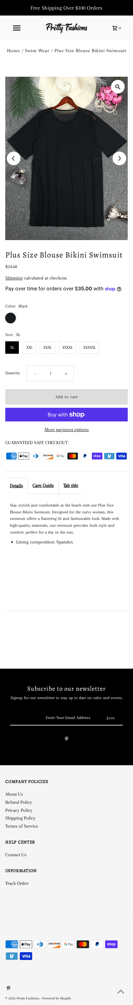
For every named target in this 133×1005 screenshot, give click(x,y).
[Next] (119, 158)
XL (12, 347)
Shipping (14, 278)
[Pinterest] (66, 740)
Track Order (16, 883)
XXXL (47, 347)
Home (13, 50)
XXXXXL (89, 347)
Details (16, 486)
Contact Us (15, 854)
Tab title (70, 485)
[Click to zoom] (118, 86)
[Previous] (13, 158)
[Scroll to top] (120, 992)
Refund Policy (18, 802)
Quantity (12, 373)
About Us (14, 794)
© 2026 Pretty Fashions (23, 998)
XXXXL (67, 347)
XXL (29, 347)
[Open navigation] (16, 28)
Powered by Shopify (56, 998)
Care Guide (43, 485)
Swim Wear (37, 50)
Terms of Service (21, 826)
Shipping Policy (20, 818)
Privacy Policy (18, 810)
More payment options (67, 429)
